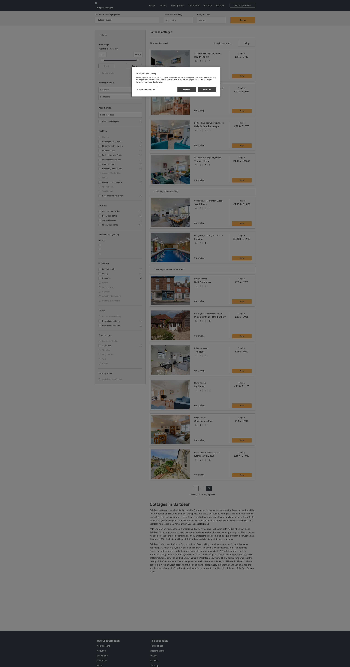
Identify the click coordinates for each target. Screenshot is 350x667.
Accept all (207, 89)
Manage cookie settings (146, 89)
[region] (176, 82)
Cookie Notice (158, 82)
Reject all (186, 89)
